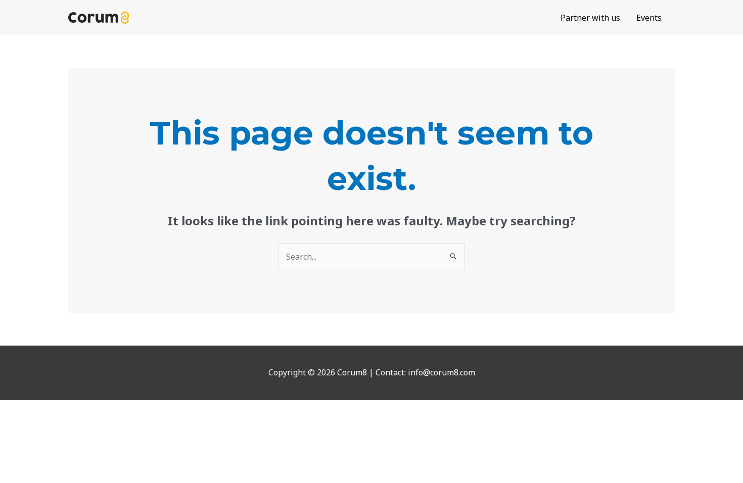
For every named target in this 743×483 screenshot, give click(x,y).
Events (649, 17)
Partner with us (590, 17)
